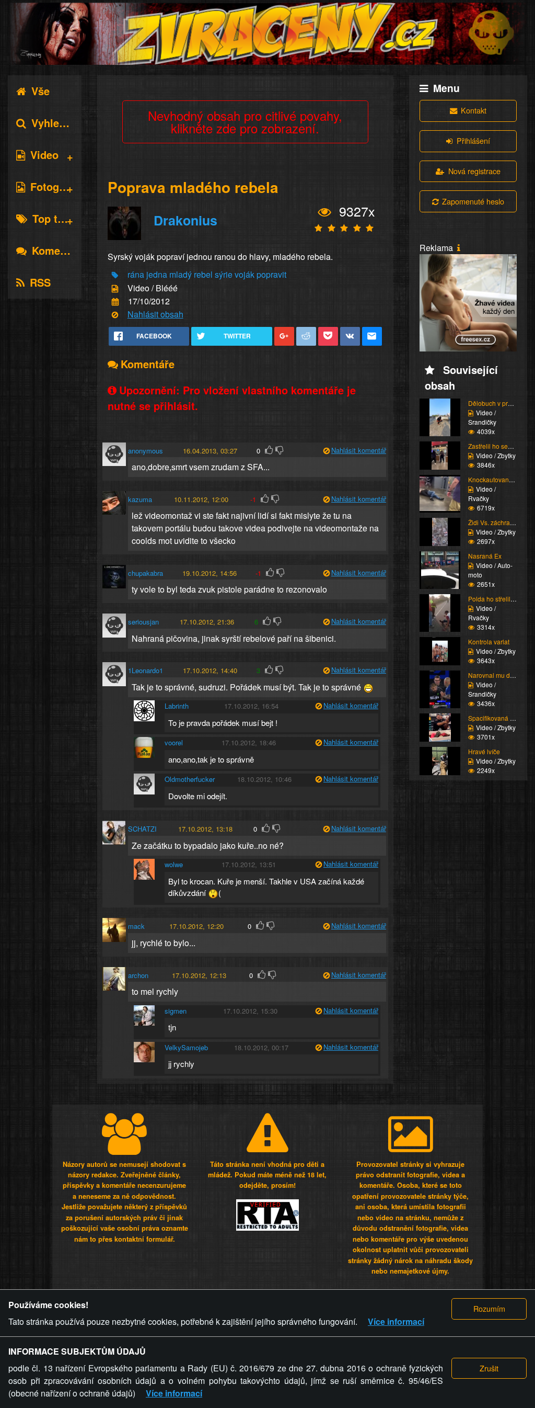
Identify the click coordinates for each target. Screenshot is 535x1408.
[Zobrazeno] (324, 212)
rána (135, 274)
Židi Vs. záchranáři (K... (500, 522)
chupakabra (145, 573)
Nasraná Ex (485, 555)
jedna (156, 274)
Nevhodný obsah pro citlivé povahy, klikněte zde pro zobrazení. (245, 121)
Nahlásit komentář (358, 450)
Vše (40, 90)
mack (136, 926)
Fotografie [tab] (55, 186)
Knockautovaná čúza (498, 479)
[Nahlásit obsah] (115, 315)
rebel (203, 274)
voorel (174, 742)
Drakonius (185, 220)
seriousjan (143, 622)
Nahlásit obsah (155, 314)
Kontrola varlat (488, 641)
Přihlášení (473, 140)
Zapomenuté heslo (473, 201)
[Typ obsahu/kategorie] (115, 288)
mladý (180, 274)
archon (138, 975)
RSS (40, 282)
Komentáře (59, 250)
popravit (271, 274)
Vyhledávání (61, 122)
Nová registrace (474, 170)
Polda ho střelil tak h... (499, 598)
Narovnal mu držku (495, 675)
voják (244, 274)
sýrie (223, 274)
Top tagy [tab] (53, 218)
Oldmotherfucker (190, 779)
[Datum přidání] (115, 302)
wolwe (174, 864)
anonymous (145, 451)
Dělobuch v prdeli (493, 403)
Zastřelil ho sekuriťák (497, 445)
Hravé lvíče (484, 751)
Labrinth (177, 706)
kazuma (140, 499)
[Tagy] (115, 275)
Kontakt (473, 110)
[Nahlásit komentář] (326, 450)
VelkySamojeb (186, 1047)
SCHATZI (142, 829)
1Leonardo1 (145, 670)
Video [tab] (44, 154)
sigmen (176, 1011)
